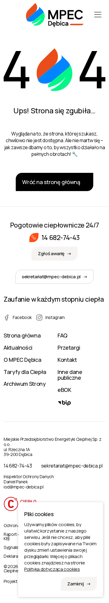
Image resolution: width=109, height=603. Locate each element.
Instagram (55, 317)
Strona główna (22, 335)
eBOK (64, 389)
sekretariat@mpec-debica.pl (51, 276)
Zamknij (75, 584)
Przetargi (69, 347)
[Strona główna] (54, 14)
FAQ (63, 335)
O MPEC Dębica (22, 359)
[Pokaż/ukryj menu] (97, 15)
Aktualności (18, 347)
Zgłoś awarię (51, 253)
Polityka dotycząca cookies (52, 569)
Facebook (22, 317)
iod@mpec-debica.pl (24, 487)
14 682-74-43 (60, 237)
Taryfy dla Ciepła (25, 371)
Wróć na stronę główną (51, 182)
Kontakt (67, 359)
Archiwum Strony (25, 383)
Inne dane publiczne (70, 375)
